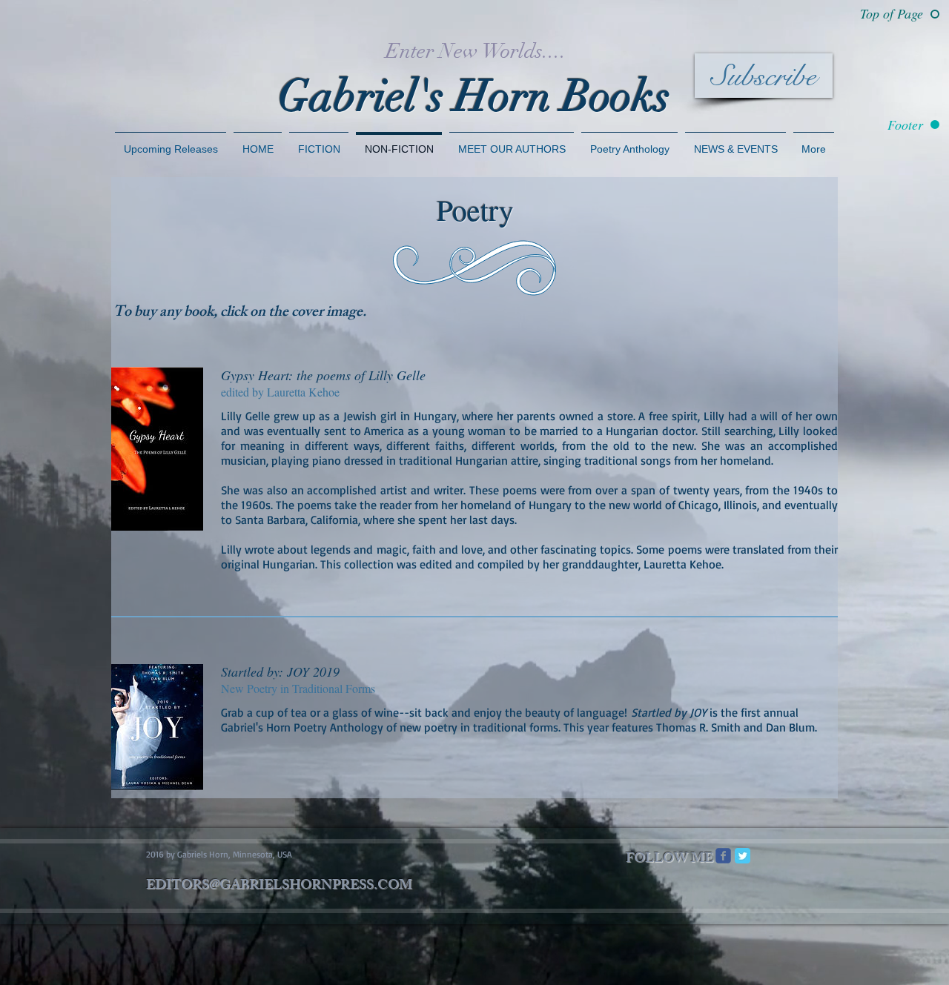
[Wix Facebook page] (723, 855)
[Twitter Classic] (742, 855)
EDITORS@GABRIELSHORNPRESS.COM (279, 886)
